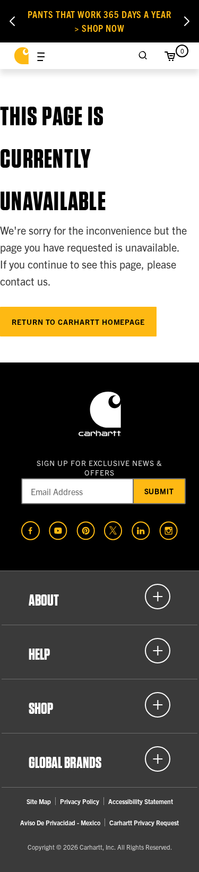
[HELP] (99, 650)
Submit (159, 491)
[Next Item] (187, 21)
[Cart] (169, 55)
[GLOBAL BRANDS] (99, 759)
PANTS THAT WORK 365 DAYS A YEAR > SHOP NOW (99, 21)
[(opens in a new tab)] (30, 530)
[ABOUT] (99, 596)
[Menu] (41, 55)
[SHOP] (99, 705)
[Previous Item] (12, 21)
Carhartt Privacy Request (144, 822)
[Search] (143, 55)
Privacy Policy (79, 801)
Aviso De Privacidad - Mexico (60, 822)
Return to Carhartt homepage (78, 321)
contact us (24, 281)
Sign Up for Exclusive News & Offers (99, 467)
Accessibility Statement (140, 801)
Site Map (39, 801)
